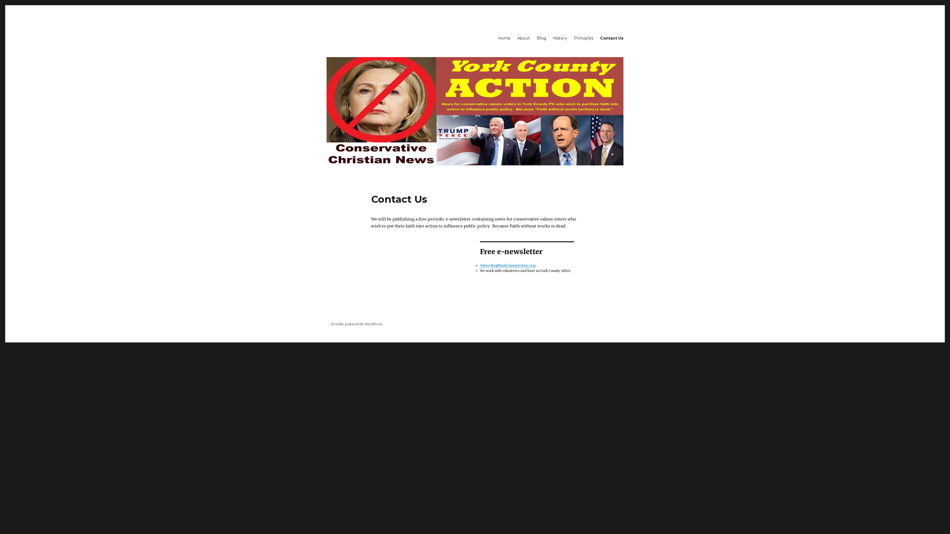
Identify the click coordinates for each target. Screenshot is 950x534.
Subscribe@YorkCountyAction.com (508, 266)
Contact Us (611, 38)
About (523, 38)
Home (504, 38)
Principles (583, 38)
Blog (541, 38)
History (560, 38)
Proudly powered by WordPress (356, 324)
